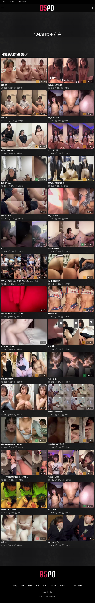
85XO (12, 2)
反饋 (37, 586)
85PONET (22, 2)
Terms (53, 586)
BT (4, 2)
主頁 (15, 586)
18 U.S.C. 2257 (75, 586)
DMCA (62, 586)
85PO (46, 596)
